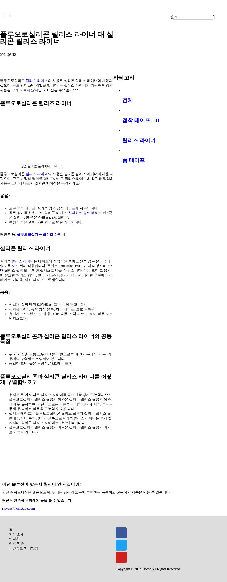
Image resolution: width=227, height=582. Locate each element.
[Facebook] (121, 532)
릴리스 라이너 (37, 81)
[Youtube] (121, 557)
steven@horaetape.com (18, 508)
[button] (193, 13)
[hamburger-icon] (7, 15)
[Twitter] (121, 545)
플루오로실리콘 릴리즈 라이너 (41, 234)
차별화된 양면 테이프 (85, 213)
